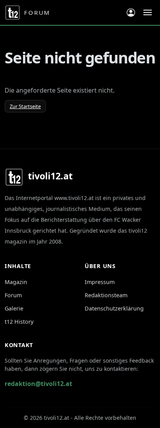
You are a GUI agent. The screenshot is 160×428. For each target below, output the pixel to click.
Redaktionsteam (106, 295)
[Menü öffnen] (147, 12)
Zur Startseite (25, 106)
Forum (13, 295)
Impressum (100, 282)
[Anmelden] (131, 12)
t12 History (19, 321)
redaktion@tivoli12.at (38, 383)
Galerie (14, 308)
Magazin (16, 282)
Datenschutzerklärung (114, 308)
